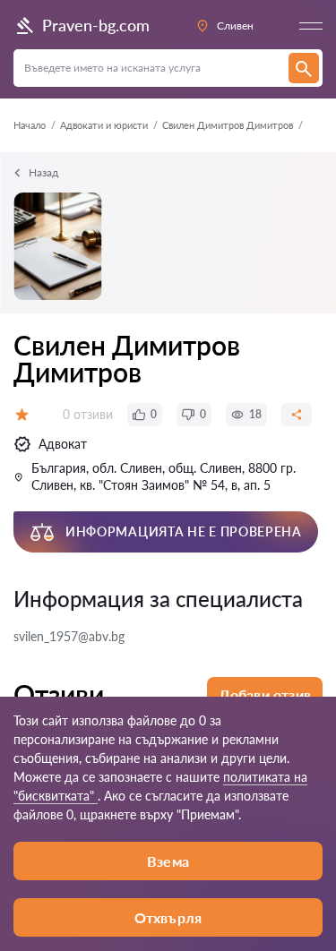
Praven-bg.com (96, 25)
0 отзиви (88, 414)
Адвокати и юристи (104, 125)
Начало (29, 125)
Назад (43, 172)
